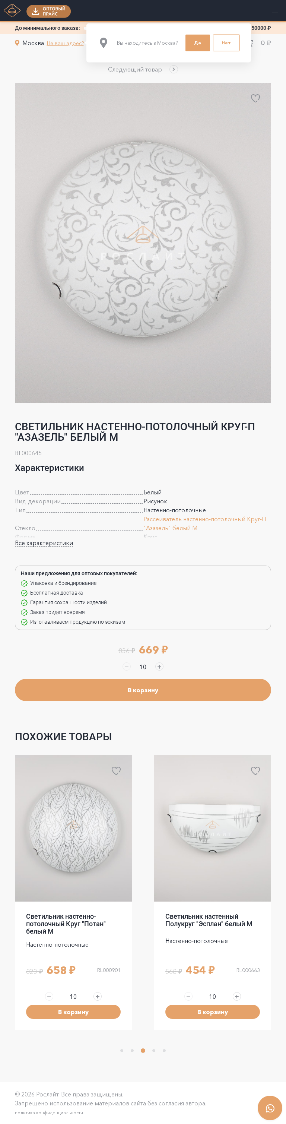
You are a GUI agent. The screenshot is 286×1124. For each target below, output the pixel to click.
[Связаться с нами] (270, 1108)
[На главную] (12, 11)
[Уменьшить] (127, 666)
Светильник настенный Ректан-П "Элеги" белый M (207, 920)
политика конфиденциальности (49, 1112)
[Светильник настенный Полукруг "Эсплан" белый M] (73, 828)
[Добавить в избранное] (255, 98)
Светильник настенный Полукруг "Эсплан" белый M (69, 920)
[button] (143, 69)
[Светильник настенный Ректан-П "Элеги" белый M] (212, 828)
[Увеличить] (159, 666)
